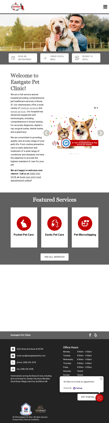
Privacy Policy (18, 420)
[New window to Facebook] (90, 336)
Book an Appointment (25, 58)
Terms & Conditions (31, 420)
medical (25, 108)
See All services (55, 257)
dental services (18, 111)
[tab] (69, 154)
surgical (33, 108)
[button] (100, 398)
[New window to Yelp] (95, 336)
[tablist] (73, 154)
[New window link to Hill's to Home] (26, 409)
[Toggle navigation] (105, 6)
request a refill (87, 58)
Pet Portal (88, 397)
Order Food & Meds (57, 58)
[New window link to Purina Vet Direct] (41, 409)
